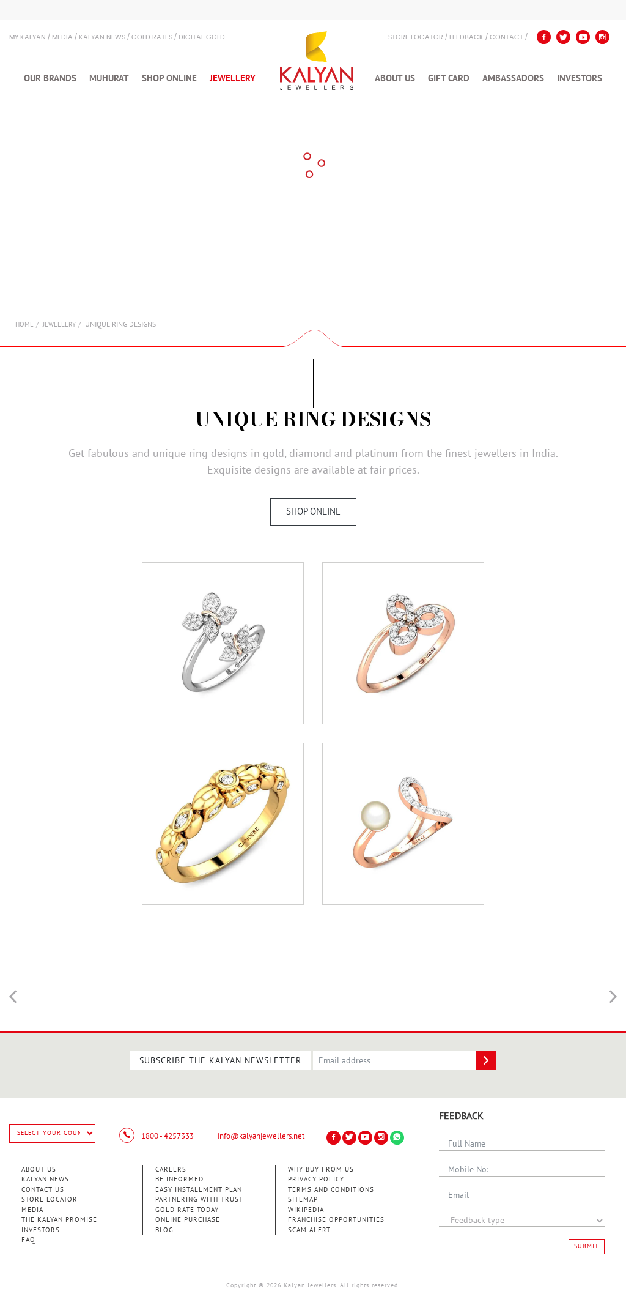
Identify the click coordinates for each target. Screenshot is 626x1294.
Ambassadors (513, 78)
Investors (579, 78)
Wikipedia (306, 1210)
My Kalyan (27, 37)
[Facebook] (544, 37)
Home (24, 325)
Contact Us (42, 1190)
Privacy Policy (316, 1179)
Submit (586, 1246)
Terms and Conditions (331, 1190)
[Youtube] (583, 37)
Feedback (466, 37)
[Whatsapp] (397, 1138)
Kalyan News (102, 37)
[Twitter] (563, 37)
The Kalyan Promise (59, 1220)
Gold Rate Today (187, 1210)
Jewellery (233, 78)
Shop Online (169, 78)
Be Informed (179, 1179)
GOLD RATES (151, 37)
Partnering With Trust (199, 1199)
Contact (506, 37)
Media (62, 37)
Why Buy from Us (321, 1169)
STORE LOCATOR (415, 37)
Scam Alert (309, 1230)
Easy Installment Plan (198, 1190)
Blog (164, 1230)
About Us (395, 78)
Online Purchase (187, 1220)
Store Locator (49, 1199)
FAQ (28, 1240)
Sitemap (303, 1199)
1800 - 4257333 (166, 1136)
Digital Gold (202, 37)
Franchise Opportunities (336, 1220)
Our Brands (50, 78)
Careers (170, 1169)
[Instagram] (602, 37)
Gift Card (449, 78)
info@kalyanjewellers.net (261, 1136)
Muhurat (109, 78)
